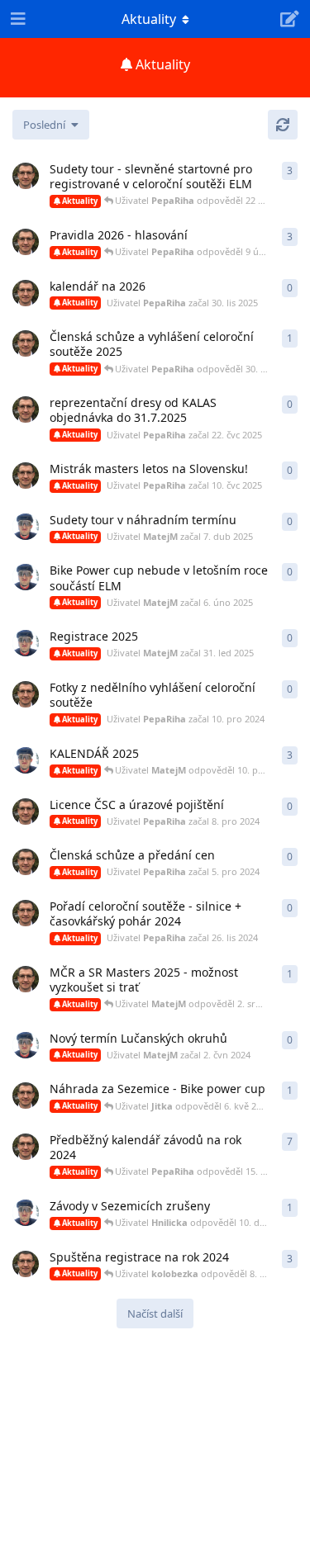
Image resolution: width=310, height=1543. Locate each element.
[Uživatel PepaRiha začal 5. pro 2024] (25, 862)
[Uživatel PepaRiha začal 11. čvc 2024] (25, 979)
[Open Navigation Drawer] (16, 19)
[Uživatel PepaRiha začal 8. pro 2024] (25, 811)
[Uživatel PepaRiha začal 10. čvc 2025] (25, 475)
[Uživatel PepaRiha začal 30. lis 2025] (25, 293)
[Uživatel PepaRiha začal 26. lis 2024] (25, 913)
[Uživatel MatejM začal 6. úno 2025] (25, 577)
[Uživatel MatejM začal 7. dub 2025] (25, 527)
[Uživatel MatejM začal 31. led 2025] (25, 643)
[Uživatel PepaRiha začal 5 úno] (25, 242)
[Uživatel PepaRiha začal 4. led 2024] (25, 1264)
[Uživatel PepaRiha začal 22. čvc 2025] (25, 409)
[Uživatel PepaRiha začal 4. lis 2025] (25, 343)
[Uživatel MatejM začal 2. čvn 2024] (25, 1045)
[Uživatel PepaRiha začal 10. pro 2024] (25, 694)
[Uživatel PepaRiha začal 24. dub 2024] (25, 1095)
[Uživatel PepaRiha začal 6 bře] (25, 176)
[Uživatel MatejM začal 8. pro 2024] (25, 760)
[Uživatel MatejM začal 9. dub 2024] (25, 1213)
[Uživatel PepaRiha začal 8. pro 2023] (25, 1147)
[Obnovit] (283, 125)
